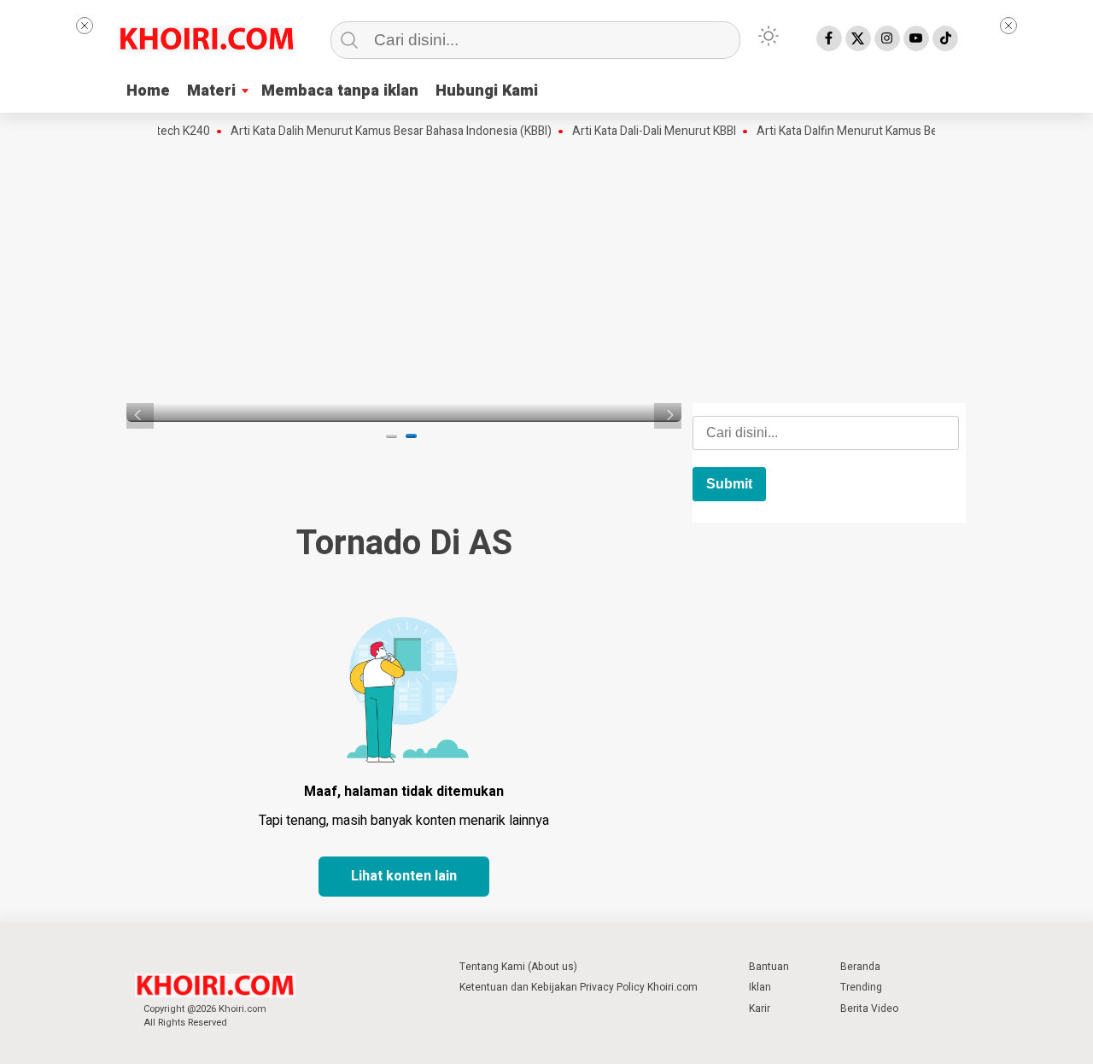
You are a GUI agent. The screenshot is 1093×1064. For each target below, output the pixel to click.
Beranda (860, 966)
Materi (211, 90)
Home (148, 90)
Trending (861, 987)
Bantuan (769, 966)
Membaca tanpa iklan (339, 90)
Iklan (760, 987)
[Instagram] (887, 38)
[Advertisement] (546, 269)
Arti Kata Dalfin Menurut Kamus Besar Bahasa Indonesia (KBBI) (909, 131)
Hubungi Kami (486, 90)
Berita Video (869, 1008)
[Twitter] (858, 38)
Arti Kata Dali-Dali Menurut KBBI (644, 131)
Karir (759, 1008)
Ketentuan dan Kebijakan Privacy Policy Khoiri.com (578, 987)
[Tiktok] (945, 38)
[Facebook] (829, 38)
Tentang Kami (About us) (518, 966)
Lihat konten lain (404, 876)
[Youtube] (916, 38)
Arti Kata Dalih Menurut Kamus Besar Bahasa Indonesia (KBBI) (380, 131)
